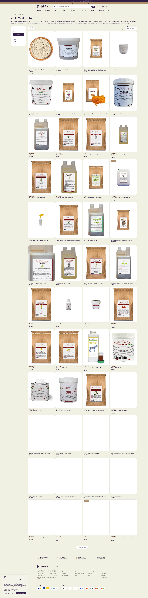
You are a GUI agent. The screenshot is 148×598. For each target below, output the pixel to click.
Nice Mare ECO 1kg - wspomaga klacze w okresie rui (39, 367)
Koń (55, 10)
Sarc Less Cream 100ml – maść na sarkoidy (64, 410)
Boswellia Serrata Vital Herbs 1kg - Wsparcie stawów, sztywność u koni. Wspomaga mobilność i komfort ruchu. (95, 70)
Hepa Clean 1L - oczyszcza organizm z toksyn (37, 283)
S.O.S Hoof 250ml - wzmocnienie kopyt (36, 410)
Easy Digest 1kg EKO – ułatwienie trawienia (37, 197)
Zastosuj (18, 34)
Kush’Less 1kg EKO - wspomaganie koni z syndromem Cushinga (41, 324)
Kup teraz (93, 1)
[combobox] (73, 6)
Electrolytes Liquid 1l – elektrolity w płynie (64, 197)
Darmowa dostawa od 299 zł (42, 3)
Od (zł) (14, 29)
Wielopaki (93, 10)
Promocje (101, 10)
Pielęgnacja (73, 10)
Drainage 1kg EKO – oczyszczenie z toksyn (64, 154)
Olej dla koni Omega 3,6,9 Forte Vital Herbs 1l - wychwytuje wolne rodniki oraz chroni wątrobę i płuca (95, 368)
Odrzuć (13, 593)
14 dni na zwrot (60, 3)
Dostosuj (7, 593)
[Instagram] (57, 567)
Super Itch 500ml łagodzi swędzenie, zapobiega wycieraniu (122, 453)
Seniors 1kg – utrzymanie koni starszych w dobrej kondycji (40, 453)
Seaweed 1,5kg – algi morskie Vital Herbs (119, 410)
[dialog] (15, 585)
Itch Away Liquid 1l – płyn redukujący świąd (64, 283)
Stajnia (83, 10)
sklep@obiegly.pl (53, 573)
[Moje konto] (99, 6)
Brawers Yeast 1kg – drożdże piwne (117, 69)
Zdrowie (64, 10)
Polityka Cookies (11, 590)
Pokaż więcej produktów (82, 547)
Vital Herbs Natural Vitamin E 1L (90, 537)
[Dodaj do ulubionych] (53, 33)
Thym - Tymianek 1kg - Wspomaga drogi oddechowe (66, 496)
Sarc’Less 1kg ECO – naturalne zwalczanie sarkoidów (94, 410)
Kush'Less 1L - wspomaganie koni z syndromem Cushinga (122, 283)
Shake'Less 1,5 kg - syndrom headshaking (64, 453)
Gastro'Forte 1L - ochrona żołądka (90, 240)
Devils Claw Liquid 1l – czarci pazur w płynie (37, 154)
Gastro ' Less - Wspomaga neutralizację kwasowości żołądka (68, 240)
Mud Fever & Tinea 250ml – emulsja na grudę (64, 324)
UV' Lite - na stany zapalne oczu (117, 496)
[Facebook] (55, 567)
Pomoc (110, 3)
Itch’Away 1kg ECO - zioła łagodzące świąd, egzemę (93, 283)
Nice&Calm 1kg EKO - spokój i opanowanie (64, 367)
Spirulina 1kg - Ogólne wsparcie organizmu (92, 453)
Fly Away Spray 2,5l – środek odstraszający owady (120, 197)
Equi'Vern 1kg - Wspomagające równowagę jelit (93, 197)
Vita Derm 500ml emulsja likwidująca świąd (37, 537)
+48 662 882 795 (41, 573)
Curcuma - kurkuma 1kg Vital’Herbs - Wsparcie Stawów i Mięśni (96, 113)
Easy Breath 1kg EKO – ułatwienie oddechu (92, 154)
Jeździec (47, 10)
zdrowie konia (35, 21)
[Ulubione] (103, 6)
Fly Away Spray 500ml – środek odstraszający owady (39, 240)
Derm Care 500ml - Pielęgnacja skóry (118, 113)
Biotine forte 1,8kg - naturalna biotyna (63, 69)
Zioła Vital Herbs (21, 14)
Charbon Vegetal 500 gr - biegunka (35, 113)
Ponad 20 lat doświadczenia (93, 3)
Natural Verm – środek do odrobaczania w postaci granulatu (95, 324)
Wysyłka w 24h (76, 3)
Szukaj (93, 6)
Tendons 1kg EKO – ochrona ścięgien (36, 496)
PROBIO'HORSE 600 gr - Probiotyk (117, 367)
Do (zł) (20, 29)
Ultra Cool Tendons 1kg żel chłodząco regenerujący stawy (95, 496)
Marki (109, 10)
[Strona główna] (11, 14)
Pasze (38, 10)
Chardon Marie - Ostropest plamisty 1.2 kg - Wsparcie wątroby (68, 113)
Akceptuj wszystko (21, 593)
